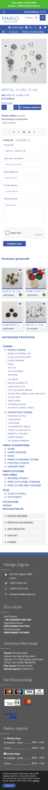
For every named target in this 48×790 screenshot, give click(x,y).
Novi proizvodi (16, 529)
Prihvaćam (9, 785)
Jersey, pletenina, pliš (19, 353)
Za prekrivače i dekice (19, 426)
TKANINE (7, 346)
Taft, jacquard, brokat (20, 390)
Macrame (13, 374)
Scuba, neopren (16, 360)
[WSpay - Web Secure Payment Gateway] (13, 703)
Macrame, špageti (18, 478)
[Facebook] (3, 11)
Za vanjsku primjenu (18, 440)
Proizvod (9, 145)
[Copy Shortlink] (34, 132)
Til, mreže (13, 379)
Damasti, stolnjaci (18, 433)
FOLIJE (6, 490)
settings (35, 781)
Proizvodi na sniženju (20, 522)
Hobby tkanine (15, 437)
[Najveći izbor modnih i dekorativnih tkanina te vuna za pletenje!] (10, 19)
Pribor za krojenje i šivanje (23, 459)
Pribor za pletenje (13, 471)
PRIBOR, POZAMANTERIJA (16, 445)
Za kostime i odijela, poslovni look (26, 393)
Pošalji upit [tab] (8, 140)
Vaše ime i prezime (14, 158)
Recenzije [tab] (23, 140)
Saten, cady (14, 397)
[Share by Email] (24, 132)
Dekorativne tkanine (20, 412)
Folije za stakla (17, 493)
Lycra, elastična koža (19, 357)
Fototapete (14, 497)
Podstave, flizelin (18, 462)
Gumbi (11, 448)
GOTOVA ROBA (11, 501)
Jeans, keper (14, 400)
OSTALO (7, 505)
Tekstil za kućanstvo (19, 430)
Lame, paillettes (16, 386)
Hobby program (17, 452)
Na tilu (12, 367)
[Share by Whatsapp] (19, 132)
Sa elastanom (15, 371)
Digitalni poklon (13, 508)
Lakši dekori (14, 419)
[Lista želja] (45, 27)
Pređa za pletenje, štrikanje (24, 481)
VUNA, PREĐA (10, 474)
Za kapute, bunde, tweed (21, 407)
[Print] (29, 132)
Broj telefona (11, 171)
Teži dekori (13, 423)
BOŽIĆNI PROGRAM (17, 516)
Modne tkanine (17, 349)
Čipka (10, 364)
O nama (11, 542)
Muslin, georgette (17, 383)
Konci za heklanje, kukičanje (24, 485)
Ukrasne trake (16, 466)
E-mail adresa (10, 185)
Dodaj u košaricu (32, 107)
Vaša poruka (11, 198)
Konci (11, 455)
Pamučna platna (17, 416)
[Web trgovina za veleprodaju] (35, 27)
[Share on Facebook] (14, 132)
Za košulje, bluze (17, 404)
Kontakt (12, 535)
